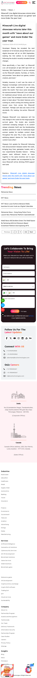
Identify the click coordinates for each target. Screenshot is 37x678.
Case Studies (5, 636)
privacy (31, 316)
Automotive (5, 491)
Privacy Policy (5, 643)
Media (3, 531)
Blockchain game (6, 567)
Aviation (3, 521)
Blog (2, 654)
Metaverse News (7, 192)
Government (5, 514)
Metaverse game (6, 577)
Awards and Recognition (9, 616)
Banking (3, 494)
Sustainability (5, 600)
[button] (4, 280)
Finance (3, 508)
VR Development (6, 580)
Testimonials (5, 620)
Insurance (4, 501)
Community (5, 664)
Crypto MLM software (8, 587)
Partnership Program (8, 613)
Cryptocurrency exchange (9, 584)
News (10, 10)
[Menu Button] (34, 2)
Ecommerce (5, 511)
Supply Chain (5, 488)
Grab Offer (14, 311)
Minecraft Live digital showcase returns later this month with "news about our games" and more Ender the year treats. (18, 175)
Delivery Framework (7, 626)
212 (26, 232)
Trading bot (5, 590)
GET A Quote (21, 2)
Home (3, 10)
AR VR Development (8, 554)
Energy (3, 528)
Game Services (6, 560)
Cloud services (6, 597)
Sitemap (3, 646)
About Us (4, 610)
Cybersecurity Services (9, 550)
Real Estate (4, 474)
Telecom (4, 518)
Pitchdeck (4, 661)
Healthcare (4, 481)
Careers (3, 639)
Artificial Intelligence (8, 544)
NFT (2, 594)
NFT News (4, 198)
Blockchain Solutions (8, 557)
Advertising (5, 524)
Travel (3, 497)
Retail (3, 484)
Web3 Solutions (6, 564)
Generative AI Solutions (9, 547)
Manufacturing (6, 534)
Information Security (8, 630)
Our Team (4, 623)
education (4, 478)
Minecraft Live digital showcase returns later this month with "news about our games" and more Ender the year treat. (18, 15)
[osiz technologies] (8, 2)
